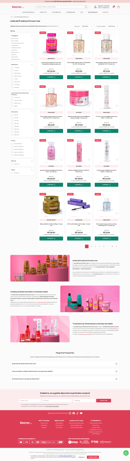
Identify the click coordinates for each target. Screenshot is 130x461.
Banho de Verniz (15, 38)
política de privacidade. (52, 406)
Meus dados (59, 427)
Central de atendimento (95, 423)
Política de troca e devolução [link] (76, 423)
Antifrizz (16, 78)
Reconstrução (17, 73)
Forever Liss (16, 164)
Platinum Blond (14, 40)
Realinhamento (17, 76)
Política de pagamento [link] (76, 425)
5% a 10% (16, 117)
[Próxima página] (116, 246)
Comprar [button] (50, 77)
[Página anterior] (82, 246)
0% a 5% (16, 114)
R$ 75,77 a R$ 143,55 (18, 146)
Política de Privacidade (65, 455)
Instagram (44, 427)
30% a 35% (16, 131)
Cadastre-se (105, 7)
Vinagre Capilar (14, 45)
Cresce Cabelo (14, 56)
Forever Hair (14, 54)
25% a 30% (16, 129)
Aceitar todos (93, 457)
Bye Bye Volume (14, 52)
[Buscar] (86, 7)
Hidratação (16, 67)
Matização (16, 87)
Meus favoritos (59, 425)
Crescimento (17, 81)
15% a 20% (16, 123)
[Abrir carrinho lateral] (118, 7)
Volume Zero (14, 50)
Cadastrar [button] (103, 400)
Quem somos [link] (44, 423)
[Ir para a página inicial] (17, 7)
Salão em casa (17, 103)
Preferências (81, 457)
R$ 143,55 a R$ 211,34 (18, 149)
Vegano (16, 106)
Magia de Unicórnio (15, 59)
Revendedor (44, 425)
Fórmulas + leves (18, 100)
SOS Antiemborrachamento (17, 43)
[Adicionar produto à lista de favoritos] (61, 52)
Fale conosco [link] (96, 425)
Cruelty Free (17, 97)
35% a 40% (16, 134)
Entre (99, 7)
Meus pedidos (59, 423)
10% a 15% (16, 120)
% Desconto (16, 172)
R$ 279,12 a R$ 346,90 (19, 155)
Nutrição (16, 70)
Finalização (16, 84)
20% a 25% (16, 126)
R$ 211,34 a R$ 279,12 (18, 152)
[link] (28, 12)
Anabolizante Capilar (16, 47)
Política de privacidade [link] (76, 427)
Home (11, 16)
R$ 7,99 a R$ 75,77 (18, 143)
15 (112, 246)
